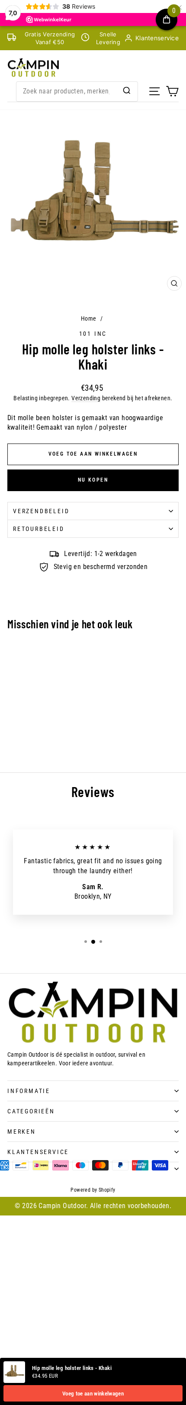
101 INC (93, 333)
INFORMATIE (28, 1090)
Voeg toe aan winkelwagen (93, 1393)
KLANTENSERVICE (38, 1151)
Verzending (85, 398)
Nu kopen (93, 480)
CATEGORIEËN (31, 1111)
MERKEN (21, 1131)
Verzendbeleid (41, 511)
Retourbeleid (38, 528)
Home (88, 318)
